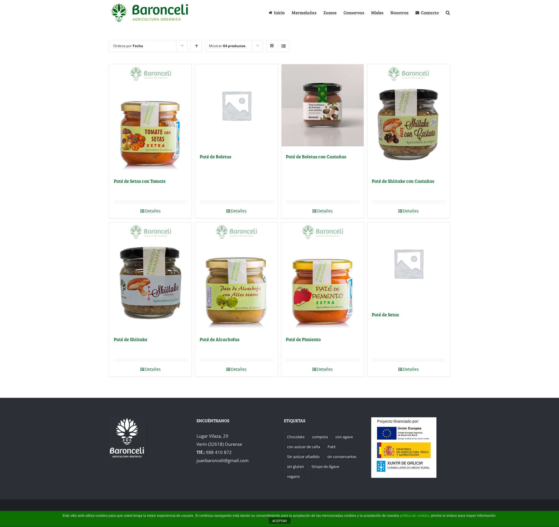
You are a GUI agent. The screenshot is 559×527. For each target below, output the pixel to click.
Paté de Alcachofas (219, 339)
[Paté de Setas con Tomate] (150, 117)
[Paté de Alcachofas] (236, 275)
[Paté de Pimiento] (323, 275)
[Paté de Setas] (408, 263)
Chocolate (296, 436)
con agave (344, 436)
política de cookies (414, 516)
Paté (331, 446)
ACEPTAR (279, 521)
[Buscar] (448, 12)
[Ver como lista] (283, 46)
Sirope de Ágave (325, 466)
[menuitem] (280, 12)
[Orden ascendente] (196, 46)
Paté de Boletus (215, 156)
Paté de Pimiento (303, 339)
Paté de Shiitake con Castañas (403, 181)
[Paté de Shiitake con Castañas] (408, 117)
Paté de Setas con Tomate (140, 181)
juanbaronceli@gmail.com (223, 460)
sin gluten (295, 466)
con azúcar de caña (303, 446)
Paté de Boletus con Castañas (316, 156)
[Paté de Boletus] (236, 105)
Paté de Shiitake (130, 339)
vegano (293, 476)
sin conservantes (341, 456)
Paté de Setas (385, 314)
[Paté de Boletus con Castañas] (323, 105)
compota (320, 436)
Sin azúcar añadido (303, 456)
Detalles (153, 211)
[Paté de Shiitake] (150, 275)
